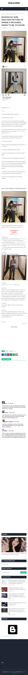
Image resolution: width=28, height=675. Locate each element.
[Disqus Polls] (14, 380)
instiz (7, 351)
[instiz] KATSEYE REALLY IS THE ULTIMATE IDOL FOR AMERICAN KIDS (17, 588)
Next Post (24, 323)
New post (3, 322)
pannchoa (5, 28)
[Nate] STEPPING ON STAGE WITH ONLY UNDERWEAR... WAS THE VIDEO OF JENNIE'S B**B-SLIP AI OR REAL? (17, 596)
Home (2, 13)
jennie (11, 351)
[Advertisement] (14, 338)
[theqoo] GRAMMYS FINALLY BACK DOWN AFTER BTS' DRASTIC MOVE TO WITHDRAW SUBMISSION (16, 582)
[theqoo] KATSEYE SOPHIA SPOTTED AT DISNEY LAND (17, 603)
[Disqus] (14, 419)
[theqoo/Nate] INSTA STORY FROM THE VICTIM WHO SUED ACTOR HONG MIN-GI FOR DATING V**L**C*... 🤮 (17, 611)
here (9, 107)
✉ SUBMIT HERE (4, 564)
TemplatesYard (13, 671)
